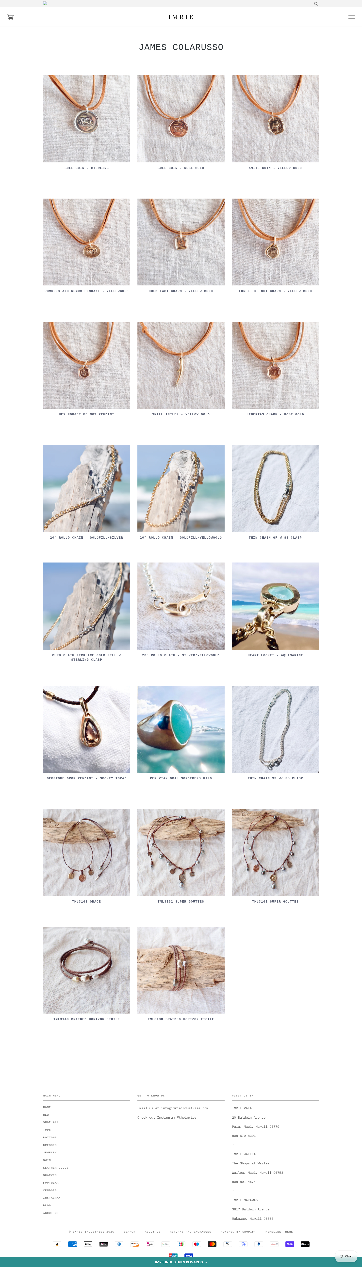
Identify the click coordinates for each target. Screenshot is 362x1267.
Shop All (51, 1122)
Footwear (51, 1182)
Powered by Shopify (238, 1231)
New (46, 1114)
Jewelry (50, 1152)
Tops (47, 1129)
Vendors (50, 1190)
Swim (47, 1160)
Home (47, 1107)
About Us (51, 1213)
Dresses (50, 1145)
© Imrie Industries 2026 (91, 1231)
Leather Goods (56, 1167)
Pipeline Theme (279, 1231)
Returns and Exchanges (190, 1231)
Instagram (52, 1197)
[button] (181, 1262)
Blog (47, 1205)
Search (129, 1231)
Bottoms (50, 1137)
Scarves (50, 1175)
